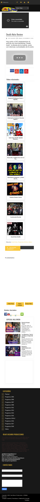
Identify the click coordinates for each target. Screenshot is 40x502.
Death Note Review (14, 34)
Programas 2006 (9, 399)
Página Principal (20, 304)
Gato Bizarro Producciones (16, 495)
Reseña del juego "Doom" (26, 323)
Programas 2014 (9, 413)
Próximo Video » (29, 303)
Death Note (14, 242)
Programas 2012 (9, 407)
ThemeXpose (15, 498)
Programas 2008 (9, 405)
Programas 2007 (9, 402)
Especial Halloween (13, 319)
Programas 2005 (9, 397)
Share (12, 70)
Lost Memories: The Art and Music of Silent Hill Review (27, 335)
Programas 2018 (9, 426)
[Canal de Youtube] (24, 2)
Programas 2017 (9, 423)
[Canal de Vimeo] (28, 2)
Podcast (7, 394)
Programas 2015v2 (23, 242)
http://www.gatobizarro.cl (8, 455)
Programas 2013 (9, 410)
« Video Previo (10, 303)
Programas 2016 (9, 421)
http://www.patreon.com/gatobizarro (10, 456)
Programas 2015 (9, 415)
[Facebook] (17, 2)
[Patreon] (20, 2)
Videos (30, 242)
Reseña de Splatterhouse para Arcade (26, 347)
